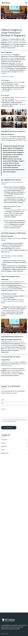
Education (4, 446)
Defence (3, 443)
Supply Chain (5, 453)
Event (2, 450)
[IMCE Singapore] (5, 3)
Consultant (4, 440)
